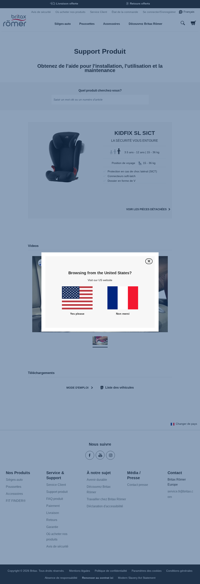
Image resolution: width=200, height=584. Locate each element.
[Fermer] (149, 261)
